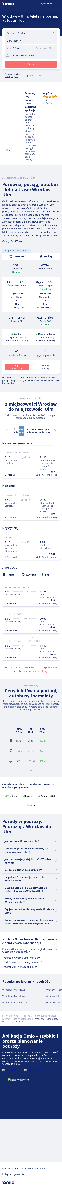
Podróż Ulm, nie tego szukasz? (20, 966)
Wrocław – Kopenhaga (14, 1002)
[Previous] (10, 730)
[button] (18, 48)
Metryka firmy (10, 1168)
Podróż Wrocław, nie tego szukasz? (22, 962)
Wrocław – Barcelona (13, 996)
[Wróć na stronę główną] (8, 4)
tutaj (44, 671)
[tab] (11, 575)
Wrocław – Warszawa (13, 989)
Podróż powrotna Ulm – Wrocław (21, 957)
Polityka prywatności (13, 1174)
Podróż (26, 1015)
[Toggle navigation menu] (58, 4)
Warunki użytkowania (34, 1168)
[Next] (55, 431)
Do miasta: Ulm (22, 1018)
